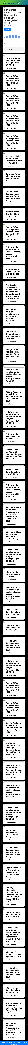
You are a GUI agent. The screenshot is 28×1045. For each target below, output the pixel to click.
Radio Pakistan (16, 1042)
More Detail (8, 29)
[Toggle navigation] (24, 2)
